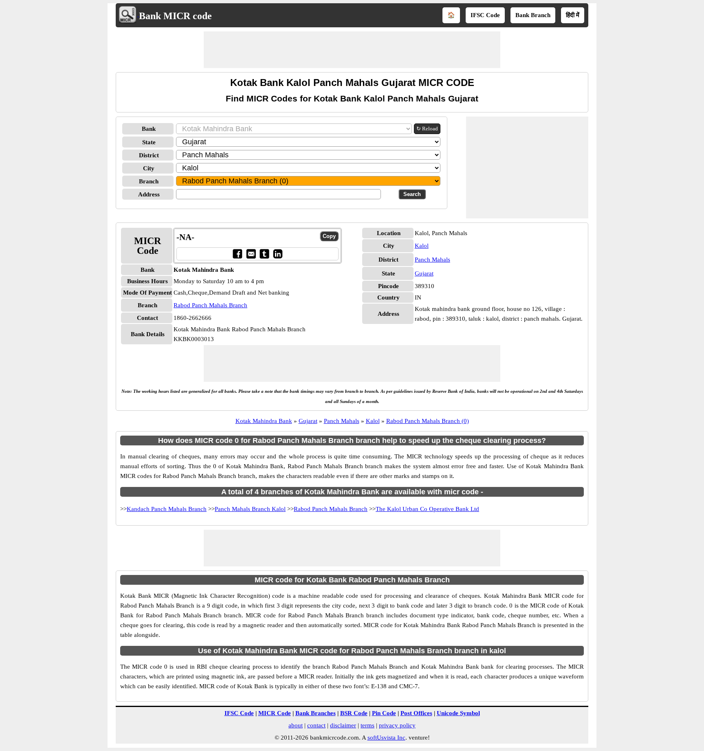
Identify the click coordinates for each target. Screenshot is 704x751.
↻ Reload (427, 129)
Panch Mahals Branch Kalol (250, 509)
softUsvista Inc (386, 737)
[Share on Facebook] (237, 254)
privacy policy (397, 725)
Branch (148, 181)
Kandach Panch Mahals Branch (167, 509)
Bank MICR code (175, 16)
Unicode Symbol (458, 713)
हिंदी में (572, 15)
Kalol (422, 245)
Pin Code (384, 713)
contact (316, 725)
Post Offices (416, 713)
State (149, 142)
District (149, 155)
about (295, 725)
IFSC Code (485, 15)
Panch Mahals (432, 259)
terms (367, 725)
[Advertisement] (352, 49)
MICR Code (274, 713)
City (148, 168)
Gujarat (424, 273)
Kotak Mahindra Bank (263, 421)
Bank (149, 129)
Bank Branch (532, 15)
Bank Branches (315, 713)
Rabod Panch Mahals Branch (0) (427, 421)
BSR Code (353, 713)
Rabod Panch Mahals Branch (210, 305)
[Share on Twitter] (264, 254)
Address (149, 194)
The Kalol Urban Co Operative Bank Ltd (427, 509)
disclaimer (343, 725)
